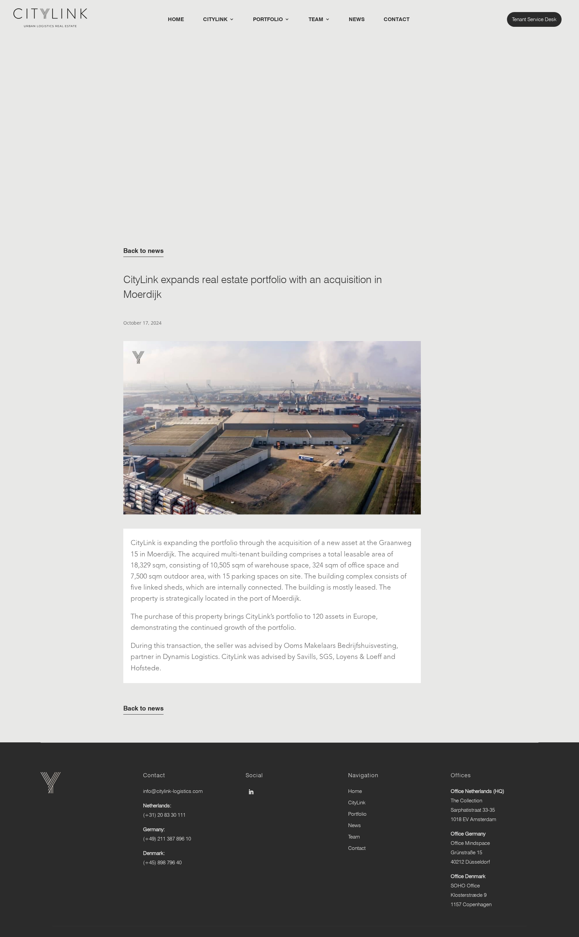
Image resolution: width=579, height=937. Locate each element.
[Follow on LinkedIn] (251, 792)
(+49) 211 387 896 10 (167, 838)
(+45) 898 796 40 (162, 862)
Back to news (143, 250)
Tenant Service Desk (534, 19)
